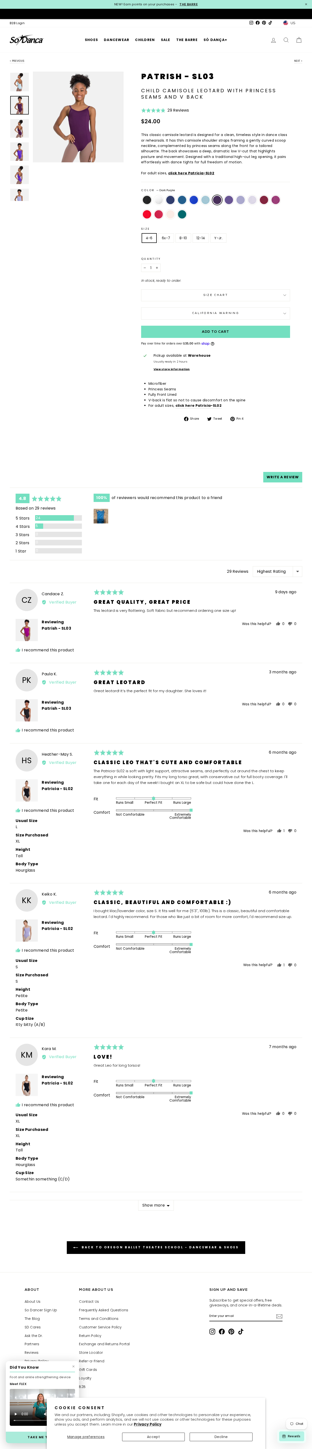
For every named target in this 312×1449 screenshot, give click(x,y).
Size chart (215, 295)
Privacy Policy (147, 1424)
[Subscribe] (279, 1316)
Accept (153, 1436)
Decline (221, 1436)
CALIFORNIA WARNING (215, 313)
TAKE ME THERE (42, 1437)
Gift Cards (88, 1369)
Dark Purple (217, 200)
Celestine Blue (194, 200)
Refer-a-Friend (91, 1361)
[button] (165, 111)
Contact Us (89, 1301)
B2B (82, 1386)
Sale (165, 39)
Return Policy (90, 1335)
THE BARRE (188, 4)
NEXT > (298, 61)
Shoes (91, 39)
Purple (229, 200)
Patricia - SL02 (57, 789)
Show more (153, 1205)
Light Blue (205, 200)
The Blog (32, 1318)
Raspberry (276, 200)
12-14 (200, 238)
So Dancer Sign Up (41, 1310)
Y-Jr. (218, 238)
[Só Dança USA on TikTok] (241, 1331)
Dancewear (116, 39)
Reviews (32, 1352)
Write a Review (283, 477)
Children (145, 39)
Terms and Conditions (98, 1318)
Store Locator (91, 1352)
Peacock (182, 200)
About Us (32, 1301)
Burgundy (264, 200)
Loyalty (85, 1378)
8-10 (183, 238)
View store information (172, 369)
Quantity (151, 259)
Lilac (240, 200)
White (159, 200)
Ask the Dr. (34, 1335)
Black (147, 200)
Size (145, 229)
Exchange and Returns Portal (104, 1344)
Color (158, 190)
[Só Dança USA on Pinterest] (231, 1331)
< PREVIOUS (17, 61)
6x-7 (166, 238)
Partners (32, 1344)
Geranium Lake (159, 214)
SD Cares (33, 1327)
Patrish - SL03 (56, 628)
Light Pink (170, 214)
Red (147, 214)
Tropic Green (182, 214)
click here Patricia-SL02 (191, 173)
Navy (170, 200)
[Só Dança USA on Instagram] (212, 1331)
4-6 (149, 238)
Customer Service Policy (100, 1327)
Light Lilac (252, 200)
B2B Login (17, 23)
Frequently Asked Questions (103, 1310)
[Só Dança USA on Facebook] (222, 1331)
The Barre (187, 39)
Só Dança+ (215, 39)
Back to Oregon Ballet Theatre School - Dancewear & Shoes (159, 1247)
